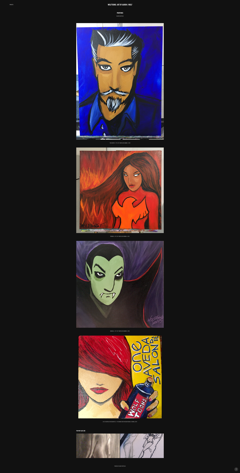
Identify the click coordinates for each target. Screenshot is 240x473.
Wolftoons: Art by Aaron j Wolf (120, 4)
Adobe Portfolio (122, 466)
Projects (11, 4)
